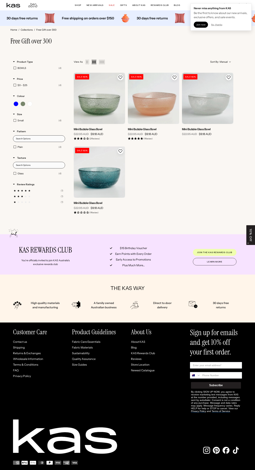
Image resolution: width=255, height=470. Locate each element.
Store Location (140, 364)
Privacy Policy (22, 376)
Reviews (136, 359)
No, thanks (216, 24)
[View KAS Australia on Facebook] (226, 450)
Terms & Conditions (25, 364)
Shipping (19, 347)
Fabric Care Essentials (86, 341)
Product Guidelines (94, 332)
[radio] (87, 62)
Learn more (214, 261)
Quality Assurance (84, 359)
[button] (120, 77)
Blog (134, 347)
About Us (141, 332)
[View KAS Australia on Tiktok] (235, 450)
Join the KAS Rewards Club (214, 252)
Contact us (20, 341)
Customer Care (30, 332)
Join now (201, 24)
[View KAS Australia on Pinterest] (216, 450)
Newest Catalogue (143, 370)
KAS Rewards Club (143, 353)
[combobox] (195, 375)
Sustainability (81, 353)
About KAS (138, 341)
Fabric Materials (82, 347)
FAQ (16, 370)
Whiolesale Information (28, 359)
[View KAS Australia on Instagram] (206, 450)
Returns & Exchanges (27, 353)
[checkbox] (38, 68)
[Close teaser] (248, 243)
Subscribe (216, 385)
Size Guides (79, 364)
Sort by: (219, 61)
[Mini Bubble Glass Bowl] (99, 98)
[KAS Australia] (13, 5)
